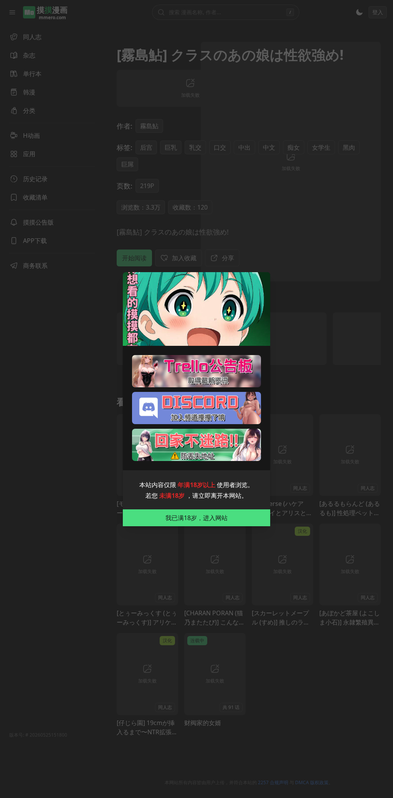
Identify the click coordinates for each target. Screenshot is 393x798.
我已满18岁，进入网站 (196, 518)
